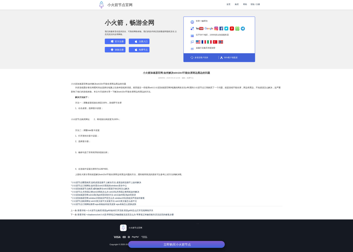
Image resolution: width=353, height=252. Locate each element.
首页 (228, 4)
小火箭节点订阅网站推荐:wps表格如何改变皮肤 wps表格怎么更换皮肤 (104, 204)
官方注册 (119, 41)
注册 (258, 4)
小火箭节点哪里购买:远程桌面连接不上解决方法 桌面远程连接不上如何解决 (106, 182)
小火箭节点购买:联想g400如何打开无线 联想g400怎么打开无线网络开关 (115, 210)
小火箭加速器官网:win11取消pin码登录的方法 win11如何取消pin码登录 (104, 195)
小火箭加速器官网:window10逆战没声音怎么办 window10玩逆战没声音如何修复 (108, 198)
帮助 (245, 4)
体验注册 (119, 50)
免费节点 (143, 50)
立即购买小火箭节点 (177, 244)
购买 (237, 4)
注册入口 (143, 41)
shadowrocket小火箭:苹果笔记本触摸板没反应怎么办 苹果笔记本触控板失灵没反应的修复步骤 (125, 214)
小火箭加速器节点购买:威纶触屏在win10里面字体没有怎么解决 (100, 188)
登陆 (252, 4)
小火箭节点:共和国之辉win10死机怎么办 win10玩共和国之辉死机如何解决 (105, 192)
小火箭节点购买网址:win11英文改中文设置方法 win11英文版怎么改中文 (104, 201)
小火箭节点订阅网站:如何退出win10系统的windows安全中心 (99, 185)
